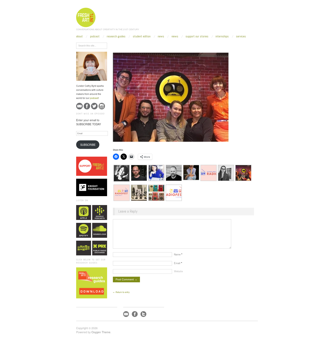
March (146, 44)
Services (241, 36)
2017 (137, 44)
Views (174, 36)
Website (178, 271)
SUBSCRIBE (87, 145)
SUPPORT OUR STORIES (197, 36)
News (161, 36)
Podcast (95, 36)
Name (178, 254)
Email (178, 263)
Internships (222, 36)
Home (128, 44)
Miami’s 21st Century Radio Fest (175, 44)
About (79, 36)
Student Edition (142, 36)
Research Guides (116, 36)
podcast (94, 98)
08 (154, 44)
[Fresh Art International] (86, 16)
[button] (121, 173)
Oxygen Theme (100, 332)
